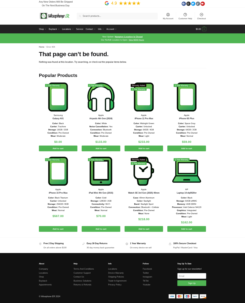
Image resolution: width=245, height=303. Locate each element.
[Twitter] (193, 4)
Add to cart (58, 148)
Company (43, 269)
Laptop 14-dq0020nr (187, 193)
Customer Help (185, 18)
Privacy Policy (115, 284)
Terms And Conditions (84, 269)
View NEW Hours (136, 40)
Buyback (43, 281)
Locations (43, 273)
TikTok (146, 281)
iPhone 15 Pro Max (58, 193)
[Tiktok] (198, 4)
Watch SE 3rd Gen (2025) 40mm (143, 193)
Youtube (146, 284)
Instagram (147, 276)
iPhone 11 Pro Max (144, 118)
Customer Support (82, 273)
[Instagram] (188, 4)
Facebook (147, 269)
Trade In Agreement (117, 281)
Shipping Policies (116, 276)
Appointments (45, 284)
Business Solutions (82, 281)
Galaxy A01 (58, 118)
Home (41, 47)
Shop (41, 276)
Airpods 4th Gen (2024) (100, 118)
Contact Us (79, 276)
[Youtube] (203, 4)
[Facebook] (184, 4)
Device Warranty (116, 273)
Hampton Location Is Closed (129, 37)
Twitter (146, 273)
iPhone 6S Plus (186, 118)
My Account (168, 18)
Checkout (201, 18)
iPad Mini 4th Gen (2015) (101, 193)
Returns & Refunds (82, 284)
